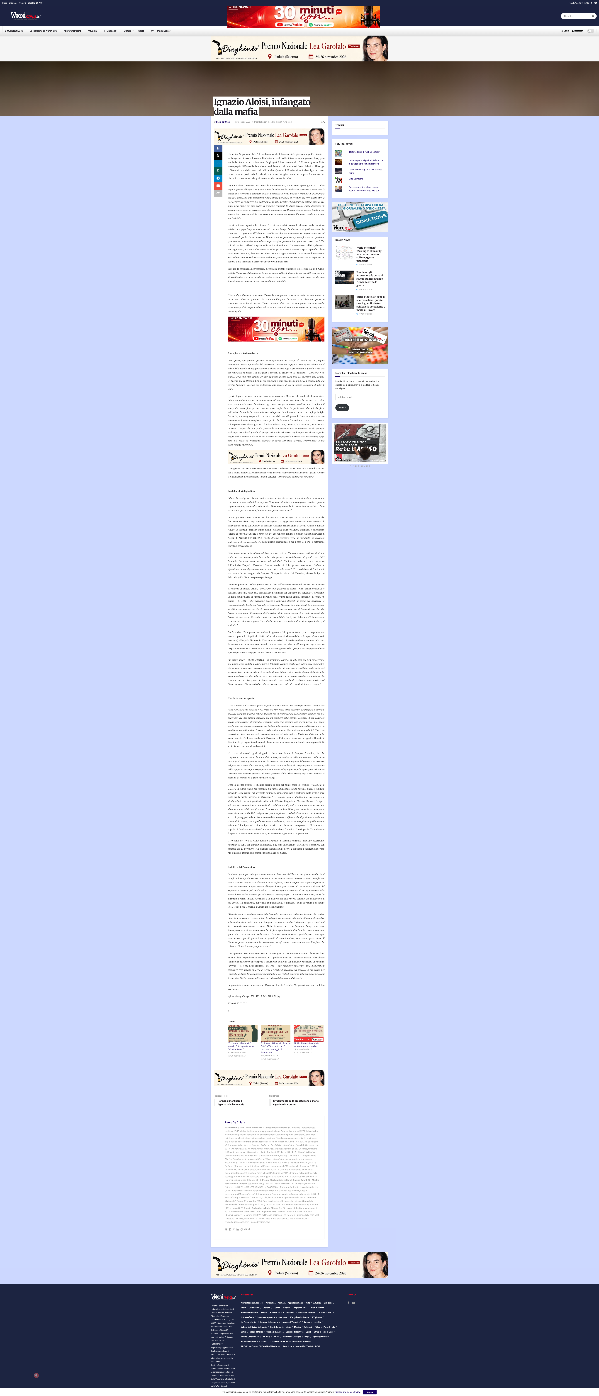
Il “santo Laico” (325, 1312)
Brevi (243, 1307)
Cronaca (266, 1307)
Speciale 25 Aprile (274, 1331)
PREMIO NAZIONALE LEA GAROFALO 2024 (260, 1346)
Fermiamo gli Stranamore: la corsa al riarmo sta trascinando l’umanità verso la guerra (369, 289)
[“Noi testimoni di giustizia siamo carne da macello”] (308, 1033)
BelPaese (328, 1302)
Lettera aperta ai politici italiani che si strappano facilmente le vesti (366, 171)
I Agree (369, 1392)
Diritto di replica (317, 1307)
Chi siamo (13, 3)
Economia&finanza (249, 1312)
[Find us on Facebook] (591, 3)
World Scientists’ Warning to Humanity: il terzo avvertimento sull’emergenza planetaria (370, 264)
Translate (357, 139)
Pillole (317, 1327)
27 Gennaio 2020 (242, 121)
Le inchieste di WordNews (43, 31)
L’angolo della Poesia (299, 1317)
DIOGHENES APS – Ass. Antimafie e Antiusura (290, 1341)
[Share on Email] (218, 186)
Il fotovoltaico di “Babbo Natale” (364, 161)
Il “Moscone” (110, 31)
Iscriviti (342, 417)
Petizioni (308, 1327)
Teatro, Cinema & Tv (250, 1336)
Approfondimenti (72, 31)
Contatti (22, 3)
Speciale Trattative (294, 1331)
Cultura (127, 31)
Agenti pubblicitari (321, 1336)
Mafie (288, 1327)
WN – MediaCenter (160, 31)
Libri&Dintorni (276, 1327)
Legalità (317, 1322)
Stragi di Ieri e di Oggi (323, 1331)
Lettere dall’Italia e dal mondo (254, 1327)
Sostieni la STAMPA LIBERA (307, 1346)
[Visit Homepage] (21, 16)
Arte (308, 1302)
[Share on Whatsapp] (218, 171)
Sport (141, 31)
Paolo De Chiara (223, 121)
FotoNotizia (275, 1312)
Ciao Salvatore (356, 188)
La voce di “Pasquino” (291, 1322)
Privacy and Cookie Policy (347, 1392)
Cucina (277, 1307)
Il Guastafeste (247, 1317)
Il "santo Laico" (260, 121)
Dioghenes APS (300, 1307)
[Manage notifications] (36, 1375)
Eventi (264, 1312)
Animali (281, 1302)
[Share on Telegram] (218, 178)
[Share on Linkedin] (218, 163)
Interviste (282, 1317)
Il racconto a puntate (266, 1317)
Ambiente (270, 1302)
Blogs (4, 3)
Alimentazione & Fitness (252, 1302)
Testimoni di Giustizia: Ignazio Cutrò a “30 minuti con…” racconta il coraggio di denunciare (275, 1048)
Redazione (287, 1346)
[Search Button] (593, 16)
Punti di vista (329, 1327)
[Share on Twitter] (218, 156)
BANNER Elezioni (248, 1341)
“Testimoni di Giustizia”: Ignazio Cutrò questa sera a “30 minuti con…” (241, 1046)
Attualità (92, 31)
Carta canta (254, 1307)
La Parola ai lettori (249, 1322)
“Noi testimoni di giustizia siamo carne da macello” (306, 1045)
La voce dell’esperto (269, 1322)
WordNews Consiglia (292, 1336)
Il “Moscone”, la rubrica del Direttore (299, 1312)
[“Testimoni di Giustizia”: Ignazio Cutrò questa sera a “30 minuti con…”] (243, 1033)
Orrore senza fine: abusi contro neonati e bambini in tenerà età (364, 198)
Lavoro (307, 1322)
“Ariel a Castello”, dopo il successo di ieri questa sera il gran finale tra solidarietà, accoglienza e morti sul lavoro (370, 313)
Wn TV (276, 1336)
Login (566, 30)
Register (578, 30)
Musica (297, 1327)
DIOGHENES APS (35, 3)
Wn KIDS (266, 1336)
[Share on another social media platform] (218, 193)
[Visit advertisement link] (303, 16)
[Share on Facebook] (218, 148)
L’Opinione (317, 1317)
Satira (243, 1331)
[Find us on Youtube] (595, 3)
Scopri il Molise (256, 1331)
